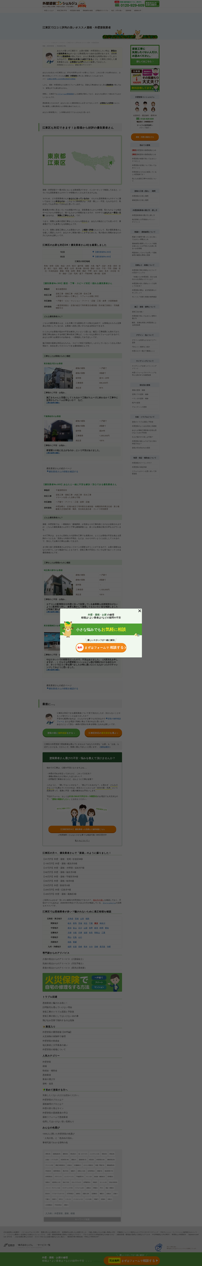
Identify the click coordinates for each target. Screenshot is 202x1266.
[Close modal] (139, 610)
